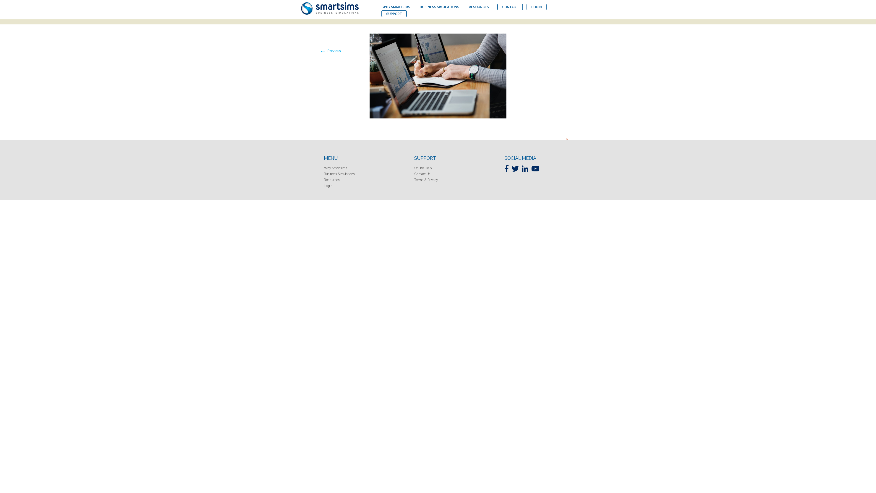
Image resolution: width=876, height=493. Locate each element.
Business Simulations (339, 174)
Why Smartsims (335, 168)
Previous (330, 50)
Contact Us (422, 174)
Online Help (423, 168)
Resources (332, 180)
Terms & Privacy (426, 180)
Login (328, 186)
